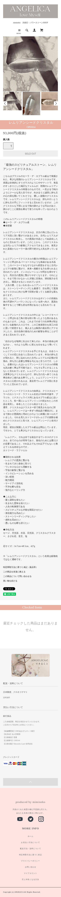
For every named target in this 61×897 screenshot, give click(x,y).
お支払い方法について (30, 842)
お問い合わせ (30, 867)
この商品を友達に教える (14, 572)
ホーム (30, 836)
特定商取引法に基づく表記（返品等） (20, 567)
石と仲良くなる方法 (30, 879)
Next (56, 103)
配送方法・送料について (30, 848)
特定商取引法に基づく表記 (30, 855)
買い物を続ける (10, 581)
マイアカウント (30, 873)
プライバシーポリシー (30, 861)
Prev (5, 103)
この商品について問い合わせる (17, 576)
